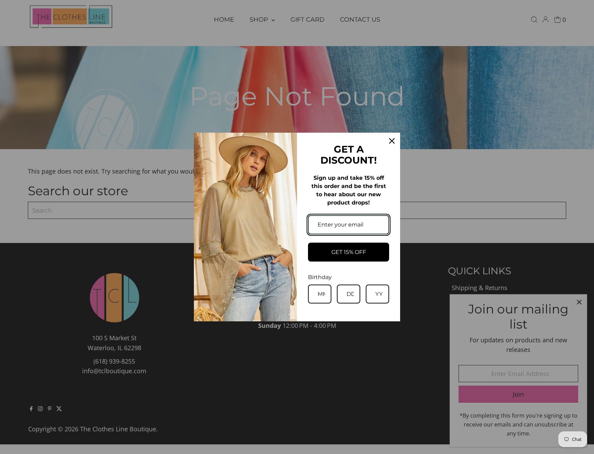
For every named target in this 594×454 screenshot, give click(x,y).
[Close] (392, 141)
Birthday (320, 277)
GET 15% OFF (348, 252)
